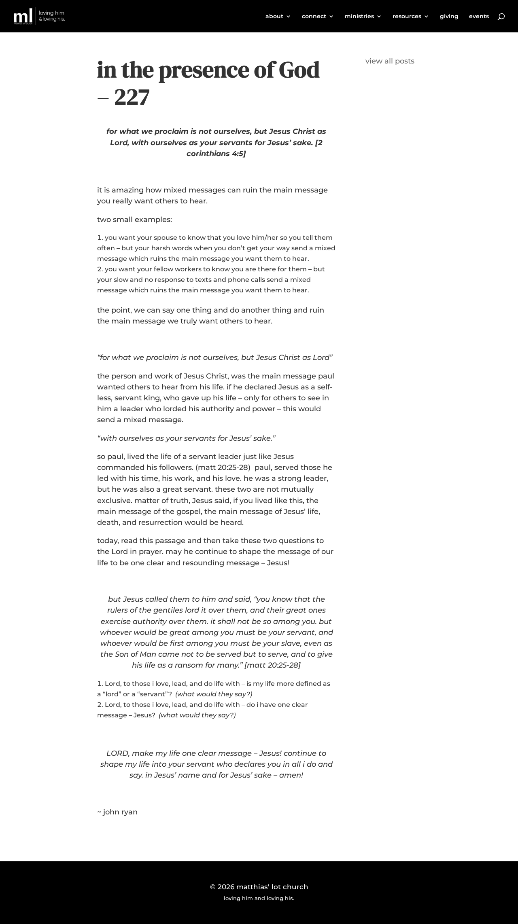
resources (407, 16)
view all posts (389, 61)
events (479, 16)
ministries (359, 16)
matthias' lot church (272, 887)
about (274, 16)
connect (314, 16)
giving (449, 16)
